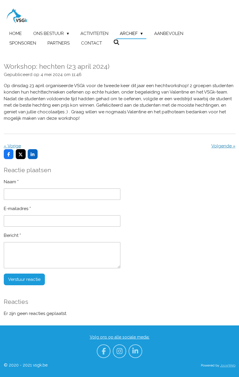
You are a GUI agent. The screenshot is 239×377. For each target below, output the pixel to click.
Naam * (11, 181)
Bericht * (12, 235)
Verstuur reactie (24, 279)
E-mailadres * (17, 208)
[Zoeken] (116, 42)
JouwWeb (228, 365)
